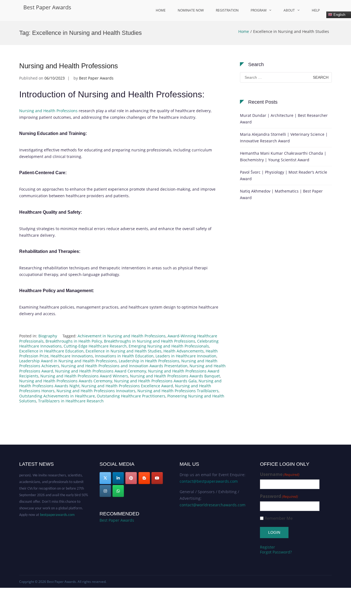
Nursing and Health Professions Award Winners (84, 376)
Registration (227, 10)
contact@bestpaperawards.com (209, 481)
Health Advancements (183, 351)
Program (259, 10)
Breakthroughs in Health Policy (74, 341)
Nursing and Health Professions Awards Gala (155, 380)
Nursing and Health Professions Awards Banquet (175, 376)
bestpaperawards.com (57, 512)
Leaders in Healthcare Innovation (185, 355)
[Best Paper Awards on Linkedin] (118, 478)
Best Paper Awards (47, 7)
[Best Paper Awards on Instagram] (105, 491)
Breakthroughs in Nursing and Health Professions (149, 341)
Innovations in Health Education (124, 355)
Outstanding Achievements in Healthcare (57, 396)
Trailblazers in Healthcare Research (71, 400)
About (289, 10)
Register (267, 547)
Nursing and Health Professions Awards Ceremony (65, 380)
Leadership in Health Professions (149, 360)
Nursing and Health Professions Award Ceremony (100, 371)
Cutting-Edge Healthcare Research (95, 346)
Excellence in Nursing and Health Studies (124, 351)
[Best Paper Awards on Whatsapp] (118, 491)
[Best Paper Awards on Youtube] (157, 478)
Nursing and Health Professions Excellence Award (127, 385)
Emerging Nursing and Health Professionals (169, 346)
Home (161, 10)
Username (279, 474)
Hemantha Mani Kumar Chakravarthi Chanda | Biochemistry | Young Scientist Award (283, 156)
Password (279, 496)
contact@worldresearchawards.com (212, 504)
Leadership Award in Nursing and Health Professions (68, 360)
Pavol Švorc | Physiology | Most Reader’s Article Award (283, 175)
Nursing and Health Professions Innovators (95, 390)
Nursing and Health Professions (68, 66)
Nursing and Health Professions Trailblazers (178, 390)
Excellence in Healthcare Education (51, 351)
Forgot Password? (276, 552)
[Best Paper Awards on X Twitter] (105, 478)
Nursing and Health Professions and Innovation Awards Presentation (124, 365)
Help (316, 10)
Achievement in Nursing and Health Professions (122, 335)
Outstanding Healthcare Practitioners (131, 396)
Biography (47, 335)
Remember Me (279, 518)
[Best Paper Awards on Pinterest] (131, 478)
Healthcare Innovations (71, 355)
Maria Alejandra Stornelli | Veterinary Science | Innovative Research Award (284, 137)
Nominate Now (191, 10)
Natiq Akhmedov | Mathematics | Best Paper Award (281, 194)
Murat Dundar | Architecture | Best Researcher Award (284, 119)
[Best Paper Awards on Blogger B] (144, 478)
